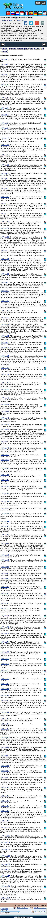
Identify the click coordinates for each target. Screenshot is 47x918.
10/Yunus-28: (5, 301)
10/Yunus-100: (5, 827)
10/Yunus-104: (5, 856)
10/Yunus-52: (5, 480)
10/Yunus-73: (5, 634)
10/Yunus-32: (5, 336)
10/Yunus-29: (5, 311)
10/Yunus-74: (5, 642)
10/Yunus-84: (5, 712)
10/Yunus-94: (5, 787)
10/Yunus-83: (5, 700)
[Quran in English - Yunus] (45, 15)
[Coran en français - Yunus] (26, 15)
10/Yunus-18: (5, 203)
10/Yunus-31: (5, 324)
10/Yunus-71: (5, 615)
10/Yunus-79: (5, 679)
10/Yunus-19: (5, 213)
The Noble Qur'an (7, 20)
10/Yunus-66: (5, 578)
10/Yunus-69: (5, 603)
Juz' (43, 3)
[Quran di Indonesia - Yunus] (22, 15)
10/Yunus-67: (5, 587)
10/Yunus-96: (5, 801)
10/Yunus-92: (5, 771)
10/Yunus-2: (5, 64)
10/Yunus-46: (5, 441)
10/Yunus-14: (5, 173)
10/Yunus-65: (5, 573)
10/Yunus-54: (5, 493)
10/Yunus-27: (5, 291)
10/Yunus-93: (5, 777)
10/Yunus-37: (5, 374)
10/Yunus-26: (5, 282)
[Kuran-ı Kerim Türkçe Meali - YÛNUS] (8, 15)
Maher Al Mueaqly (23, 908)
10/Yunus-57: (5, 513)
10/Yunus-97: (5, 806)
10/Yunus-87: (5, 729)
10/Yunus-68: (5, 593)
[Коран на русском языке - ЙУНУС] (13, 15)
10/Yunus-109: (5, 898)
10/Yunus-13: (5, 165)
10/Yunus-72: (5, 627)
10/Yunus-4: (5, 84)
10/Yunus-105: (5, 864)
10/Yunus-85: (5, 719)
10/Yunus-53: (5, 486)
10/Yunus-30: (5, 317)
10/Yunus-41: (5, 405)
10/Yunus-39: (5, 389)
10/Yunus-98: (5, 811)
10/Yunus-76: (5, 659)
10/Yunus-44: (5, 425)
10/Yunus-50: (5, 468)
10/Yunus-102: (5, 843)
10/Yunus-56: (5, 508)
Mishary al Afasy (40, 911)
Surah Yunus (20, 20)
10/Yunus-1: (5, 59)
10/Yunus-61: (5, 543)
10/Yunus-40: (5, 398)
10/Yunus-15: (5, 178)
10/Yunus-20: (5, 222)
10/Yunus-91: (5, 766)
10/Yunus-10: (5, 138)
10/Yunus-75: (5, 652)
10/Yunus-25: (5, 274)
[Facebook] (25, 24)
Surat (38, 3)
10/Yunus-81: (5, 689)
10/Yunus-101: (5, 836)
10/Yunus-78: (5, 670)
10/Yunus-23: (5, 250)
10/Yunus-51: (5, 475)
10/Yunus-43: (5, 418)
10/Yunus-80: (5, 684)
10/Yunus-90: (5, 756)
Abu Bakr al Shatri (40, 908)
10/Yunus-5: (5, 98)
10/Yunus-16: (5, 188)
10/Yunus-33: (5, 343)
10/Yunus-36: (5, 368)
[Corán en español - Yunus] (31, 15)
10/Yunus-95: (5, 796)
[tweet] (31, 24)
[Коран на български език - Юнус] (40, 15)
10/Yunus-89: (5, 747)
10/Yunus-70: (5, 608)
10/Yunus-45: (5, 430)
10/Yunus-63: (5, 560)
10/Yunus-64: (5, 567)
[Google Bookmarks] (36, 24)
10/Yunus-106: (5, 869)
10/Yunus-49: (5, 460)
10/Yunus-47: (5, 448)
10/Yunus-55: (5, 501)
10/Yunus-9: (5, 128)
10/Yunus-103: (5, 849)
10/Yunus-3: (5, 74)
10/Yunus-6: (5, 108)
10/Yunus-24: (5, 259)
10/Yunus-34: (5, 348)
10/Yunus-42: (5, 411)
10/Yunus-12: (5, 155)
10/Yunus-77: (5, 664)
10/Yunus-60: (5, 535)
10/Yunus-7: (5, 115)
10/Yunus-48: (5, 455)
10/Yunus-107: (5, 876)
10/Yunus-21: (5, 228)
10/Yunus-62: (5, 555)
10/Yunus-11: (5, 145)
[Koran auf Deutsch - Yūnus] (36, 15)
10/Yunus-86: (5, 724)
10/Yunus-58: (5, 521)
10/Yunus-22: (5, 237)
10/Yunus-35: (5, 356)
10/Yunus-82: (5, 695)
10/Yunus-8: (5, 123)
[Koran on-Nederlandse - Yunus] (17, 15)
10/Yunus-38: (5, 383)
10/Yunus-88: (5, 737)
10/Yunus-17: (5, 197)
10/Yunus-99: (5, 821)
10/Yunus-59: (5, 526)
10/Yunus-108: (5, 886)
